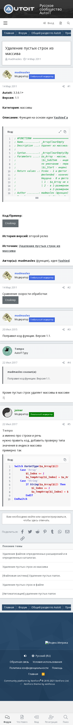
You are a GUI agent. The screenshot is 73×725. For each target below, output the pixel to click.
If (27, 484)
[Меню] (5, 23)
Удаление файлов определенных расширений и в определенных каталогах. (34, 556)
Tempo (19, 349)
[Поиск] (68, 23)
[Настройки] (25, 656)
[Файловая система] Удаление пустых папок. (31, 575)
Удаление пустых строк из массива (25, 566)
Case (23, 470)
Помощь (57, 668)
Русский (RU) (42, 656)
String (34, 484)
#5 (69, 424)
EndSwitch (20, 499)
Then (62, 484)
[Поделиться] (63, 86)
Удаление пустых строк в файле (23, 584)
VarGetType (31, 466)
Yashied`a (61, 117)
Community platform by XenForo (36, 680)
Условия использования (47, 662)
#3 (69, 329)
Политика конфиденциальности (29, 668)
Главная (33, 674)
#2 (69, 287)
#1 (69, 86)
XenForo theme (32, 683)
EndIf (29, 495)
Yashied (64, 261)
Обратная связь (19, 662)
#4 (69, 362)
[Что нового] (60, 23)
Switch (18, 466)
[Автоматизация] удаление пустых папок (29, 593)
